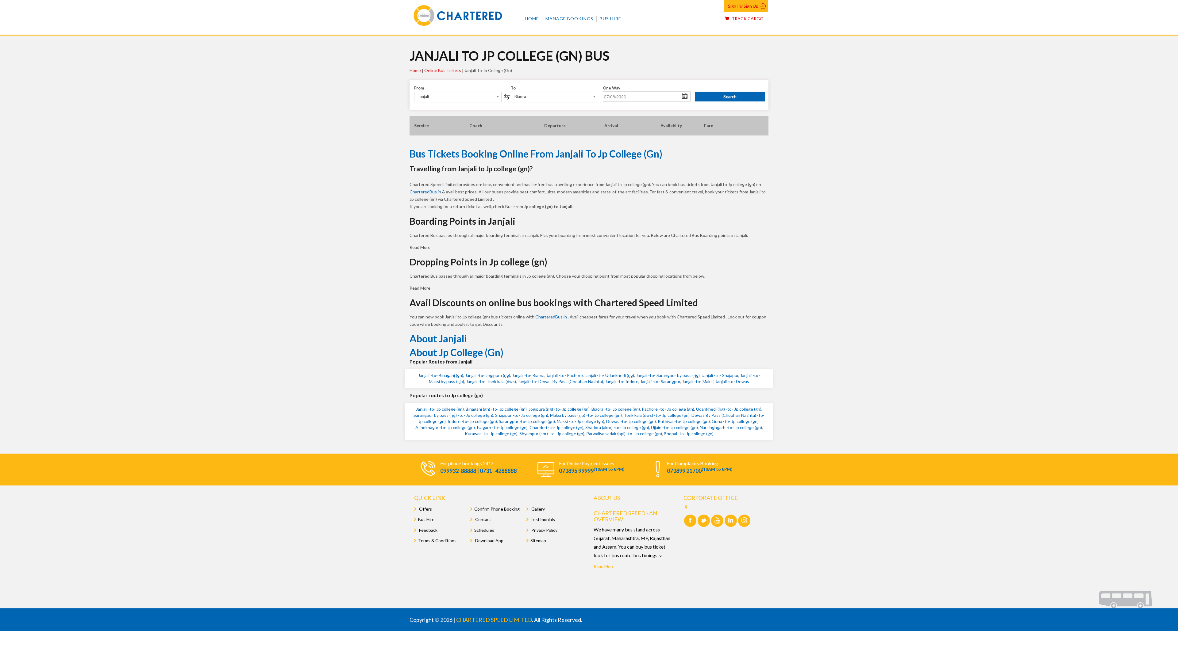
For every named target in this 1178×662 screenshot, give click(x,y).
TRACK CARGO (747, 18)
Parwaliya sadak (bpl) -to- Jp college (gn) (624, 433)
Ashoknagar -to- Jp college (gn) (445, 427)
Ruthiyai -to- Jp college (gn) (684, 421)
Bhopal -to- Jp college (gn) (689, 433)
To (513, 88)
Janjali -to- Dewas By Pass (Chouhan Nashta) (560, 381)
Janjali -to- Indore (621, 381)
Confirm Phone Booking (497, 509)
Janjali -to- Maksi (698, 381)
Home (532, 18)
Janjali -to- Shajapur (720, 375)
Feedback (427, 530)
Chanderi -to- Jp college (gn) (556, 427)
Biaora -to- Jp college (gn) (615, 409)
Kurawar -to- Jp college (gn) (491, 433)
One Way (611, 88)
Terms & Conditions (437, 540)
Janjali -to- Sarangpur (660, 381)
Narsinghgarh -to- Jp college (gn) (731, 427)
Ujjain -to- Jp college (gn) (674, 427)
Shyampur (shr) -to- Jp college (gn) (551, 433)
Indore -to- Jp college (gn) (472, 421)
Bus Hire (610, 18)
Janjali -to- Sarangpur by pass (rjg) (668, 375)
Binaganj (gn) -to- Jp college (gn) (496, 409)
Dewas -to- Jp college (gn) (631, 421)
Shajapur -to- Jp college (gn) (521, 415)
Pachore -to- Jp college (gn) (668, 409)
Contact (482, 519)
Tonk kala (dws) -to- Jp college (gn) (657, 415)
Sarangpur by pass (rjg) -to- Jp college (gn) (453, 415)
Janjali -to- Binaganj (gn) (440, 375)
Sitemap (538, 540)
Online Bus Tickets (442, 70)
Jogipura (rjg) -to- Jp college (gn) (559, 409)
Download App (488, 540)
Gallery (537, 509)
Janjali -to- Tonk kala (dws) (491, 381)
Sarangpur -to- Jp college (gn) (527, 421)
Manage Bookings (569, 18)
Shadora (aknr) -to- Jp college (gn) (617, 427)
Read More (604, 566)
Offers (425, 509)
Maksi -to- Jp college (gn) (580, 421)
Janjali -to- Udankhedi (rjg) (609, 375)
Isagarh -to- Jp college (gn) (502, 427)
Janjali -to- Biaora (528, 375)
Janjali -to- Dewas (732, 381)
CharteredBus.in (426, 191)
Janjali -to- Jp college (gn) (440, 409)
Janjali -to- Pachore (564, 375)
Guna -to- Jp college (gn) (735, 421)
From (419, 88)
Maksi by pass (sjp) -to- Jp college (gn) (586, 415)
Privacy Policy (543, 530)
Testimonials (542, 519)
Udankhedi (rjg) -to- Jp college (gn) (728, 409)
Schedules (484, 530)
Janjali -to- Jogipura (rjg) (487, 375)
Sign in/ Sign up (743, 6)
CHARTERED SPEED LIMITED (494, 619)
